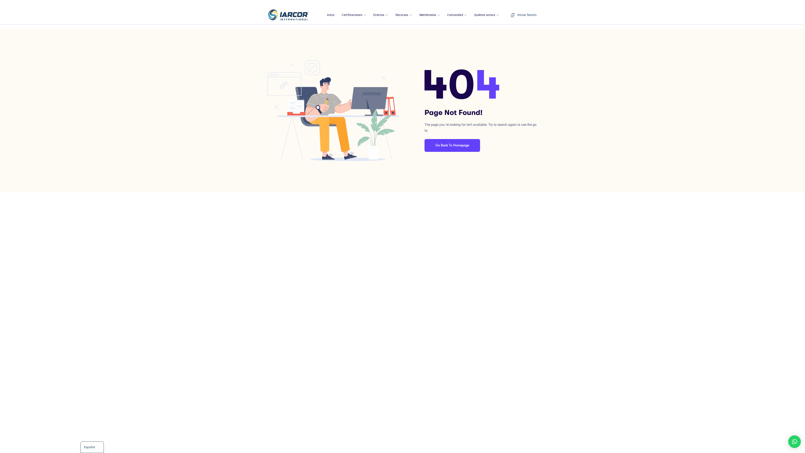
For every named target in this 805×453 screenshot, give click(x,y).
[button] (794, 441)
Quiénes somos (485, 15)
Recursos (402, 15)
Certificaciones (352, 15)
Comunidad (455, 15)
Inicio (330, 15)
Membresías (428, 15)
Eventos (379, 15)
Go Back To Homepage (452, 145)
